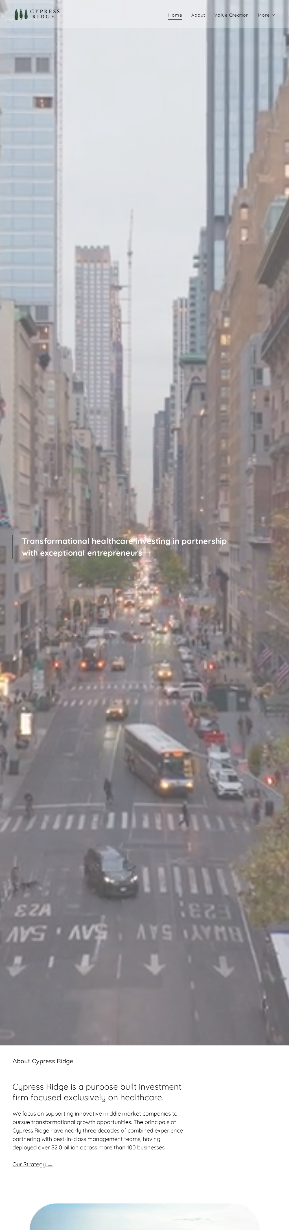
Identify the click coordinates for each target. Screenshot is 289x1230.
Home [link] (175, 15)
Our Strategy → (32, 1164)
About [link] (198, 15)
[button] (266, 15)
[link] (37, 13)
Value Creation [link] (231, 15)
